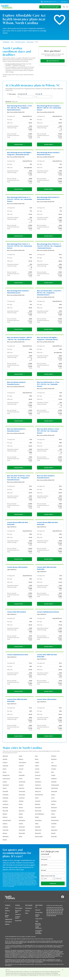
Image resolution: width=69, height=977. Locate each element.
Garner (21, 778)
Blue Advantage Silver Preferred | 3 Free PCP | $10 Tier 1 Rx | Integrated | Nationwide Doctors (49, 246)
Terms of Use (33, 975)
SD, (54, 914)
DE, (60, 907)
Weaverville (38, 833)
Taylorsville (5, 830)
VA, (62, 914)
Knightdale (5, 798)
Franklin (53, 775)
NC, (60, 911)
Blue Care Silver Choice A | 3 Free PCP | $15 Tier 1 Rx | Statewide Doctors (48, 431)
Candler (37, 762)
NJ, (51, 912)
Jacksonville (54, 791)
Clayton (37, 765)
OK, (62, 912)
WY (55, 915)
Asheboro (53, 756)
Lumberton (5, 804)
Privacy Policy (11, 886)
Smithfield (53, 823)
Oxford (53, 814)
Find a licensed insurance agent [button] (50, 7)
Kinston (53, 794)
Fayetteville (22, 775)
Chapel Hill (5, 765)
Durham (37, 772)
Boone (36, 759)
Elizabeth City (6, 775)
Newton (21, 814)
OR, (47, 914)
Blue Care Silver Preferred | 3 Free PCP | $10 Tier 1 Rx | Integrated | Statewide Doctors (18, 478)
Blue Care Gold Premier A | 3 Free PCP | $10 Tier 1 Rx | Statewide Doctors (48, 384)
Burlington (54, 759)
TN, (56, 914)
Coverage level (21, 94)
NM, (53, 912)
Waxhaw (5, 833)
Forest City (37, 775)
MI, (49, 911)
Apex (36, 756)
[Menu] (67, 7)
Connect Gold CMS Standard (16, 612)
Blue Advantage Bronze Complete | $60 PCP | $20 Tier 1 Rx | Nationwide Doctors (49, 108)
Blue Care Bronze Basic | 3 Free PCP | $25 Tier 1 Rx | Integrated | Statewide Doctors (49, 293)
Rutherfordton (55, 820)
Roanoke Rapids (7, 820)
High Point (21, 788)
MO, (54, 911)
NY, (57, 912)
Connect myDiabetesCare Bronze (48, 612)
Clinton (4, 769)
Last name (44, 865)
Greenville (53, 781)
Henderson (38, 785)
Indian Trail (38, 791)
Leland (36, 798)
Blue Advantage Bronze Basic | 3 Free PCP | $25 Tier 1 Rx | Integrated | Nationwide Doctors (19, 108)
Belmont (21, 759)
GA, (47, 909)
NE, (47, 912)
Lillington (21, 801)
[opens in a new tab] (62, 898)
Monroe (21, 807)
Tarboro (53, 827)
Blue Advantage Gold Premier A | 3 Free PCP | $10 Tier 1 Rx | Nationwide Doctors (19, 199)
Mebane (53, 804)
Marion (21, 804)
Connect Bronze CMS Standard (17, 567)
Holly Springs (54, 788)
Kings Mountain (39, 794)
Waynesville (22, 833)
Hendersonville (55, 785)
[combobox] (26, 96)
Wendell (53, 833)
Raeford (21, 817)
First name (44, 859)
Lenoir (52, 798)
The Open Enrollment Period (12, 64)
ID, (52, 909)
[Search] (64, 7)
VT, (47, 915)
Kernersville (22, 794)
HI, (49, 909)
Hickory (5, 788)
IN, (55, 909)
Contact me (53, 883)
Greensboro (38, 781)
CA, (53, 907)
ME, (47, 911)
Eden (52, 772)
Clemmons (54, 765)
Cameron (5, 762)
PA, (49, 914)
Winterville (54, 836)
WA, (49, 915)
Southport (5, 827)
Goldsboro (54, 778)
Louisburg (53, 801)
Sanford (21, 823)
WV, (53, 915)
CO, (55, 907)
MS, (56, 911)
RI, (51, 914)
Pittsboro (5, 817)
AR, (49, 907)
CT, (56, 907)
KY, (59, 909)
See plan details (18, 144)
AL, (47, 907)
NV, (55, 912)
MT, (58, 911)
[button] (26, 94)
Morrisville (5, 810)
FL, (62, 907)
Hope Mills (5, 791)
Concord (21, 769)
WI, (51, 915)
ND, (62, 911)
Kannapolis (5, 794)
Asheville (5, 759)
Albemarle (5, 756)
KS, (57, 909)
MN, (51, 911)
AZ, (51, 907)
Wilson (20, 836)
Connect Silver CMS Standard (46, 699)
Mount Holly (38, 810)
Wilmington (6, 836)
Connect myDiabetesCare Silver (17, 655)
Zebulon (5, 839)
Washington (54, 830)
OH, (60, 912)
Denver (4, 772)
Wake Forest (38, 830)
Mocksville (5, 807)
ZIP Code (43, 870)
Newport (5, 814)
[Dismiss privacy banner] (62, 969)
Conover (37, 769)
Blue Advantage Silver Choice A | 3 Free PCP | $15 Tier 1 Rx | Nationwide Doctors (19, 246)
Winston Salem (39, 836)
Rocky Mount (38, 820)
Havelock (21, 785)
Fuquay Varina (6, 778)
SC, (52, 914)
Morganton (54, 807)
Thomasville (22, 830)
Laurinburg (22, 798)
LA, (61, 909)
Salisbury (5, 823)
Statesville (37, 827)
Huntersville (22, 791)
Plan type (38, 94)
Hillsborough (38, 788)
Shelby (36, 823)
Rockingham (22, 820)
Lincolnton (37, 801)
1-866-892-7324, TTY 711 (50, 1)
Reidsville (53, 817)
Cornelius (53, 769)
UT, (60, 914)
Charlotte (21, 765)
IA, (50, 909)
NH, (49, 912)
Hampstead (6, 785)
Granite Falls (22, 781)
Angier (20, 756)
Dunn (20, 772)
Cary (52, 762)
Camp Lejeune (22, 762)
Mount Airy (21, 810)
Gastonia (37, 778)
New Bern (53, 810)
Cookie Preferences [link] (38, 927)
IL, (54, 909)
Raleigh (37, 817)
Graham (5, 781)
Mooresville (38, 807)
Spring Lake (22, 827)
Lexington (5, 801)
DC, (58, 907)
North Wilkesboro (39, 814)
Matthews (37, 804)
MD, (63, 909)
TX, (58, 914)
